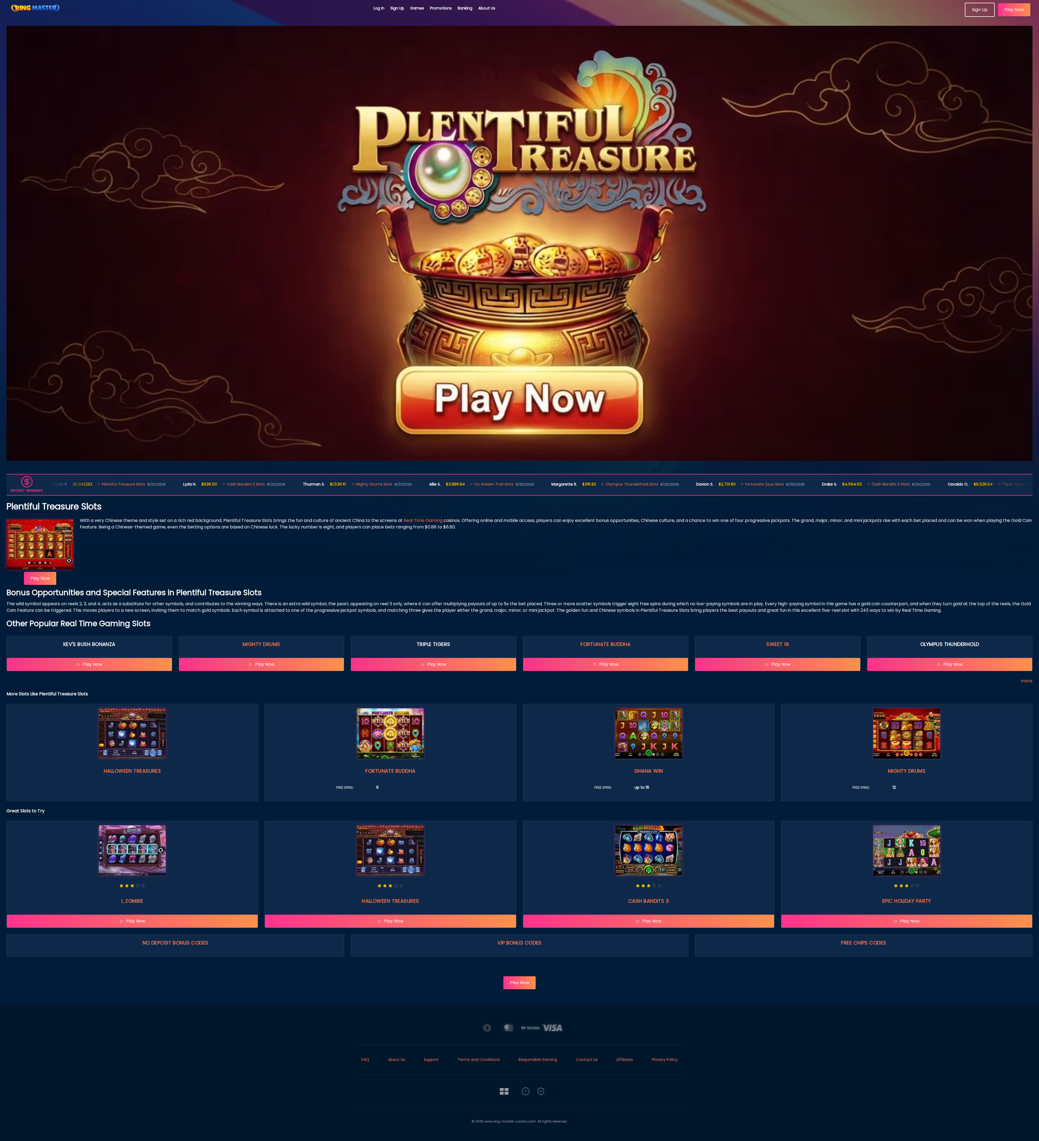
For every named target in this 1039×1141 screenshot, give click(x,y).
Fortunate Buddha (605, 644)
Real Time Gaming (423, 520)
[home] (187, 15)
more (1026, 681)
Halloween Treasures (132, 771)
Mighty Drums (261, 644)
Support (431, 1059)
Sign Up (397, 8)
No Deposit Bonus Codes (175, 942)
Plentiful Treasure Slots (71, 484)
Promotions (441, 8)
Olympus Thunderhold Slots (579, 484)
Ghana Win (648, 771)
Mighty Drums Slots (321, 484)
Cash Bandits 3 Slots (193, 484)
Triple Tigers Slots (966, 484)
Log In (378, 8)
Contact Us (587, 1059)
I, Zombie (132, 901)
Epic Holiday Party (906, 901)
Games (417, 8)
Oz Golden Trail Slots (441, 484)
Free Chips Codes (863, 942)
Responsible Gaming (538, 1059)
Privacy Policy (664, 1059)
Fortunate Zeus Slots (712, 484)
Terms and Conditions (479, 1059)
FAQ (365, 1059)
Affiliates (624, 1059)
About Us (486, 8)
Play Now (1014, 10)
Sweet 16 (777, 644)
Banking (465, 8)
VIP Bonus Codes (519, 942)
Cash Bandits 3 (648, 901)
